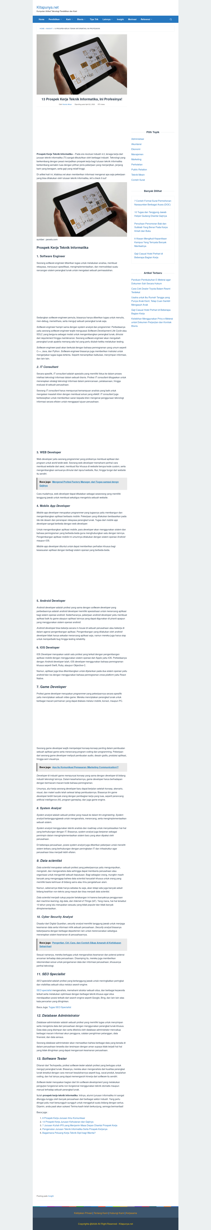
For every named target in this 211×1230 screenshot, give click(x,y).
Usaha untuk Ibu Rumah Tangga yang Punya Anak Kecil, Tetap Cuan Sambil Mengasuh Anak (150, 301)
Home (42, 28)
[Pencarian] (170, 19)
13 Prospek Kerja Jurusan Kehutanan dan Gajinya (67, 1121)
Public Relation (139, 169)
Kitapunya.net (48, 7)
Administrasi (137, 139)
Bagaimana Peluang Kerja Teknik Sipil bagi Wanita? (69, 1132)
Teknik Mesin (138, 174)
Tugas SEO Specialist (60, 1007)
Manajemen (137, 154)
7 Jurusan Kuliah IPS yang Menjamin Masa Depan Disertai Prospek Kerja (79, 1125)
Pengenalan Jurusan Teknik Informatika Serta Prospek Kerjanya (74, 1129)
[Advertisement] (82, 131)
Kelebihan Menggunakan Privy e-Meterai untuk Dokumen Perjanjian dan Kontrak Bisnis (152, 322)
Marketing (136, 159)
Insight (49, 28)
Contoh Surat (138, 179)
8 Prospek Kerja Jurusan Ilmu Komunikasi (63, 1118)
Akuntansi (136, 144)
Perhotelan (137, 164)
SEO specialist (44, 990)
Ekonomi (135, 149)
